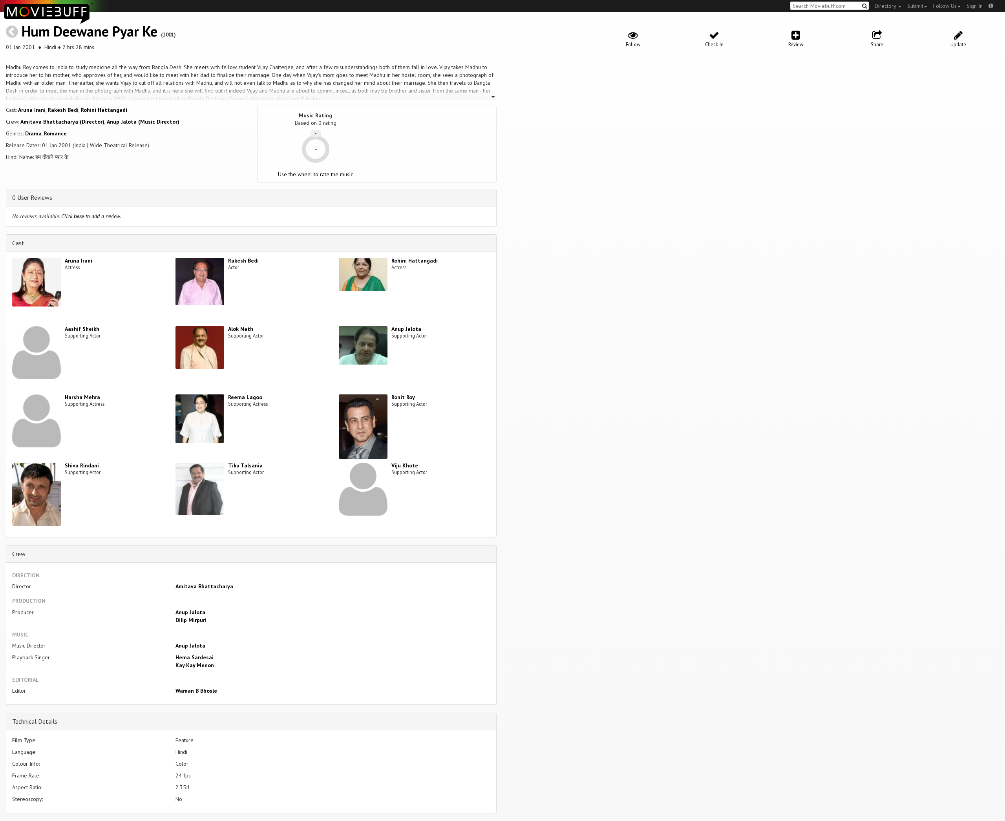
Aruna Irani (32, 109)
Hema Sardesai (194, 657)
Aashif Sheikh (82, 328)
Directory (886, 5)
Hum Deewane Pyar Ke (89, 31)
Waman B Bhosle (196, 690)
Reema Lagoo (245, 397)
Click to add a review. (91, 216)
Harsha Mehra (82, 397)
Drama (33, 133)
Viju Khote (404, 465)
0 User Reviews (32, 197)
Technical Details (34, 721)
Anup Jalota (406, 328)
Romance (55, 133)
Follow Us (945, 5)
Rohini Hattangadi (104, 109)
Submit (915, 5)
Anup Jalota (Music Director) (143, 121)
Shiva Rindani (82, 465)
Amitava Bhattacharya (204, 586)
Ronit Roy (403, 397)
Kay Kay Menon (194, 665)
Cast (18, 243)
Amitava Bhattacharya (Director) (62, 121)
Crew (19, 554)
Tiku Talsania (245, 465)
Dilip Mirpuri (190, 620)
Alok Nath (240, 328)
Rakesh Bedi (63, 109)
